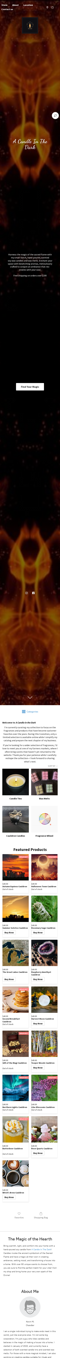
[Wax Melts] (44, 782)
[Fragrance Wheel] (44, 819)
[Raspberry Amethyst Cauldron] (44, 953)
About (15, 5)
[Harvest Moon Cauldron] (44, 1000)
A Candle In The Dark (41, 1249)
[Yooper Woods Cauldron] (44, 1044)
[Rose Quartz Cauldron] (44, 1129)
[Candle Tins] (15, 782)
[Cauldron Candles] (15, 819)
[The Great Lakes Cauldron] (15, 953)
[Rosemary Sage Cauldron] (44, 909)
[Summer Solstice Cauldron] (15, 909)
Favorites (19, 1217)
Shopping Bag (41, 1217)
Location (28, 5)
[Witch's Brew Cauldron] (15, 1173)
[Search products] (55, 115)
